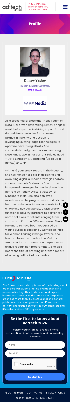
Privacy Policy (55, 392)
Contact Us (34, 392)
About (14, 392)
